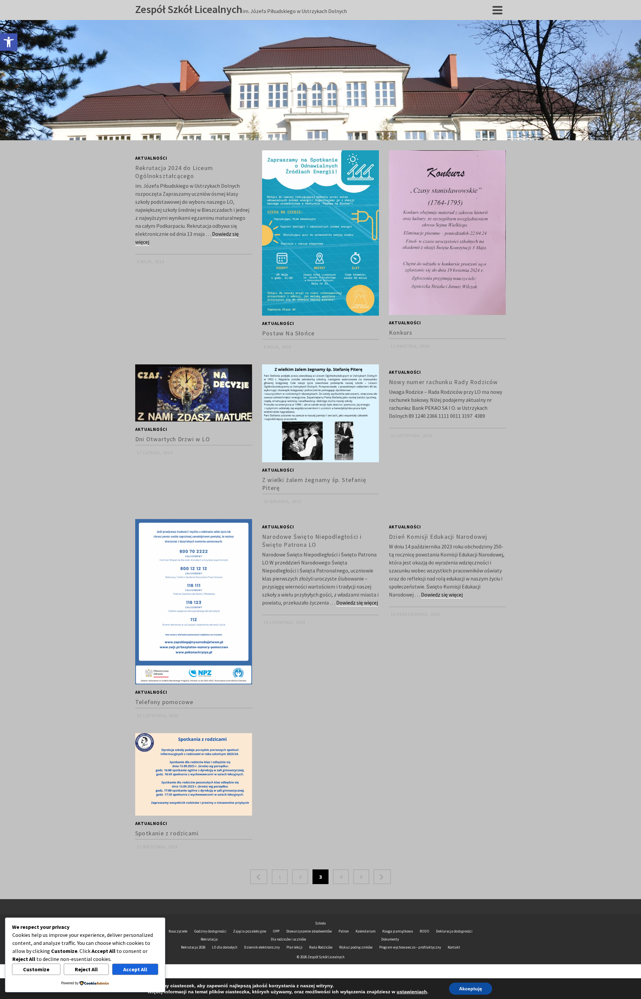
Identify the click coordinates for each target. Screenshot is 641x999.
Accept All (135, 969)
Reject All (86, 969)
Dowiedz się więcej (357, 602)
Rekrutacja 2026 (193, 947)
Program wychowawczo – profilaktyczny (410, 947)
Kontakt (454, 947)
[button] (8, 42)
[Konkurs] (447, 232)
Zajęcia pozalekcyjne (249, 931)
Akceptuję (470, 988)
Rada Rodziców (321, 947)
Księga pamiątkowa (397, 931)
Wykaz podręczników (356, 947)
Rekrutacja (209, 939)
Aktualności (151, 158)
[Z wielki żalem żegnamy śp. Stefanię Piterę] (320, 413)
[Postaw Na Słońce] (320, 233)
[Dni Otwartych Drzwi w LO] (193, 393)
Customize (36, 969)
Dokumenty (390, 939)
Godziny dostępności (210, 931)
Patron (344, 931)
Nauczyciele (178, 931)
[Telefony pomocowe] (193, 601)
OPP (276, 931)
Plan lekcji (294, 947)
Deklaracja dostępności (454, 931)
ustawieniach (412, 991)
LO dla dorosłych (224, 947)
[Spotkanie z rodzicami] (193, 774)
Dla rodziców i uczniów (288, 939)
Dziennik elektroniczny (262, 947)
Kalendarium (366, 931)
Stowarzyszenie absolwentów (309, 931)
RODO (424, 931)
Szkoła (320, 923)
